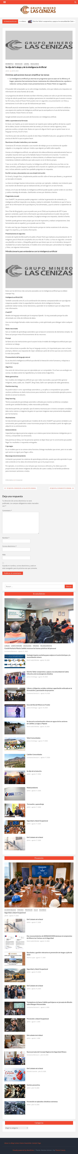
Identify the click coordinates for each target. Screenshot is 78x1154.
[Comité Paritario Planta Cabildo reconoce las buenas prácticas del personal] (39, 620)
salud (36, 910)
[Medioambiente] (14, 794)
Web (3, 555)
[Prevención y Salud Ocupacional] (14, 1025)
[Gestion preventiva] (14, 1091)
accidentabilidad (10, 910)
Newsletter (28, 1143)
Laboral (26, 64)
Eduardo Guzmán (32, 1071)
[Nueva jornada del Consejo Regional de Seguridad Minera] (14, 1058)
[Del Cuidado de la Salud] (14, 843)
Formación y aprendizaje (35, 804)
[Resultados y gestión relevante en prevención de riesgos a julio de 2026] (14, 959)
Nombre (5, 538)
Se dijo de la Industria (34, 771)
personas (36, 646)
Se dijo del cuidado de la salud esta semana (21, 488)
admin (7, 71)
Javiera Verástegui (32, 677)
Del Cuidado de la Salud (35, 837)
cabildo (7, 646)
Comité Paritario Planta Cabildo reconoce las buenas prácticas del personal (30, 648)
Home (22, 1143)
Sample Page (36, 1143)
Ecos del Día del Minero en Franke (38, 705)
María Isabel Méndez (33, 660)
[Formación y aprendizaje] (14, 810)
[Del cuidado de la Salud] (14, 1041)
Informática (9, 64)
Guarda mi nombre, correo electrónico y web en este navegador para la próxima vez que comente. (19, 567)
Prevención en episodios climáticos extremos (42, 1101)
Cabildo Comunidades (34, 754)
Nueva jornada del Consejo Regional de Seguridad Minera (46, 1052)
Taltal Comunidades (33, 738)
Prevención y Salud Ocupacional (38, 1019)
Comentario (7, 510)
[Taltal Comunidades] (14, 744)
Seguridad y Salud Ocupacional (37, 821)
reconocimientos (46, 646)
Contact (17, 1143)
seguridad (42, 910)
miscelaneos (35, 64)
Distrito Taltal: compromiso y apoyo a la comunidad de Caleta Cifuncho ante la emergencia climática (42, 21)
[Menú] (4, 2)
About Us (7, 1143)
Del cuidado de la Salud (35, 1035)
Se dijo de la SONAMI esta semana (60, 488)
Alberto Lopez (31, 957)
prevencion (28, 910)
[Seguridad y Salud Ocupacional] (14, 827)
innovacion (18, 64)
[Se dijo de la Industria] (14, 777)
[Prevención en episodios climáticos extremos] (14, 1108)
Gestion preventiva (33, 1085)
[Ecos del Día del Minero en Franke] (14, 711)
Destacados (27, 646)
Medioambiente (32, 788)
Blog (12, 1143)
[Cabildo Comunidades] (14, 761)
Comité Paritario (16, 646)
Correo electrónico (9, 546)
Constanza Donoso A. (10, 651)
